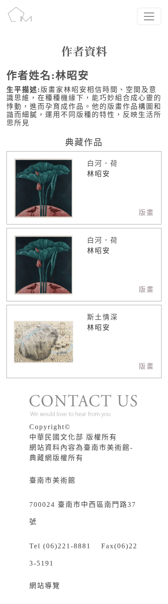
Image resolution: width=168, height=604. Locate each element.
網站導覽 (44, 585)
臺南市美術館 (52, 480)
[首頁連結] (20, 16)
